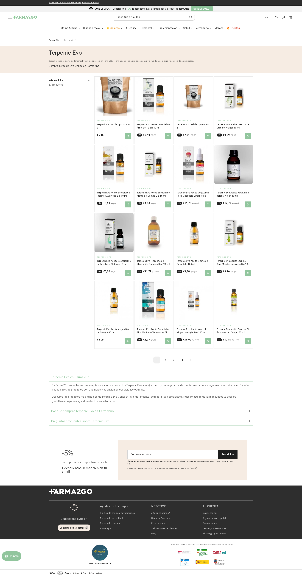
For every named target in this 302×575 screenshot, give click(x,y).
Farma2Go (54, 40)
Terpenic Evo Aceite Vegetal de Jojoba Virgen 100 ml (233, 194)
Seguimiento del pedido (215, 518)
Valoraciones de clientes (164, 528)
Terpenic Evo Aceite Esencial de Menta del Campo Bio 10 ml (153, 194)
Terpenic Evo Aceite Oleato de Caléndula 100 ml (192, 262)
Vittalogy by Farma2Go (215, 533)
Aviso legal (106, 528)
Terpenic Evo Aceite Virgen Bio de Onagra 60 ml (113, 331)
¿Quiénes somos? (160, 513)
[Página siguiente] (190, 360)
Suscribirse (228, 454)
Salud (186, 28)
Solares (115, 28)
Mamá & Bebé (69, 28)
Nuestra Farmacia (161, 518)
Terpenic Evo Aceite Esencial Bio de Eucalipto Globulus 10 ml (114, 262)
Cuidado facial (92, 28)
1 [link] (157, 360)
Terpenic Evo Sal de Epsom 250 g (113, 126)
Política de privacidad (111, 518)
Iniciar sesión (210, 513)
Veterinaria (202, 28)
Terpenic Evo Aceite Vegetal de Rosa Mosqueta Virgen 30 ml (193, 194)
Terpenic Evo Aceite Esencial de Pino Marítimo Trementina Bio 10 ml (153, 331)
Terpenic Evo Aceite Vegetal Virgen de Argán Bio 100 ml (191, 331)
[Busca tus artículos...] (190, 17)
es (266, 17)
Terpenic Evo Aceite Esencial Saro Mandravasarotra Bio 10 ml (232, 263)
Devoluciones (210, 523)
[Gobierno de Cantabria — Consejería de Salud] (219, 562)
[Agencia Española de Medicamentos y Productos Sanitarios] (184, 552)
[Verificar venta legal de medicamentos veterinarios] (184, 562)
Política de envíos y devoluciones (117, 513)
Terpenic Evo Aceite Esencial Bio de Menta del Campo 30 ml (233, 331)
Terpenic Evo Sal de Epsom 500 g (193, 126)
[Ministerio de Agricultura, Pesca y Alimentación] (202, 562)
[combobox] (154, 17)
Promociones (158, 523)
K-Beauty (131, 28)
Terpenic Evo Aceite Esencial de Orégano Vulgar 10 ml (233, 126)
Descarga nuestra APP (214, 528)
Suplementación (167, 28)
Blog (153, 533)
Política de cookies (110, 523)
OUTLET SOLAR (201, 9)
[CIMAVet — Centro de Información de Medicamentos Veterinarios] (219, 552)
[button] (290, 17)
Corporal (147, 28)
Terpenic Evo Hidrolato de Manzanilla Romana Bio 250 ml (153, 262)
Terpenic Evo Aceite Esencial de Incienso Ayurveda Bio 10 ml (113, 194)
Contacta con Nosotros (72, 528)
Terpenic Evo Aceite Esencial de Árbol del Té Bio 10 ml (153, 126)
